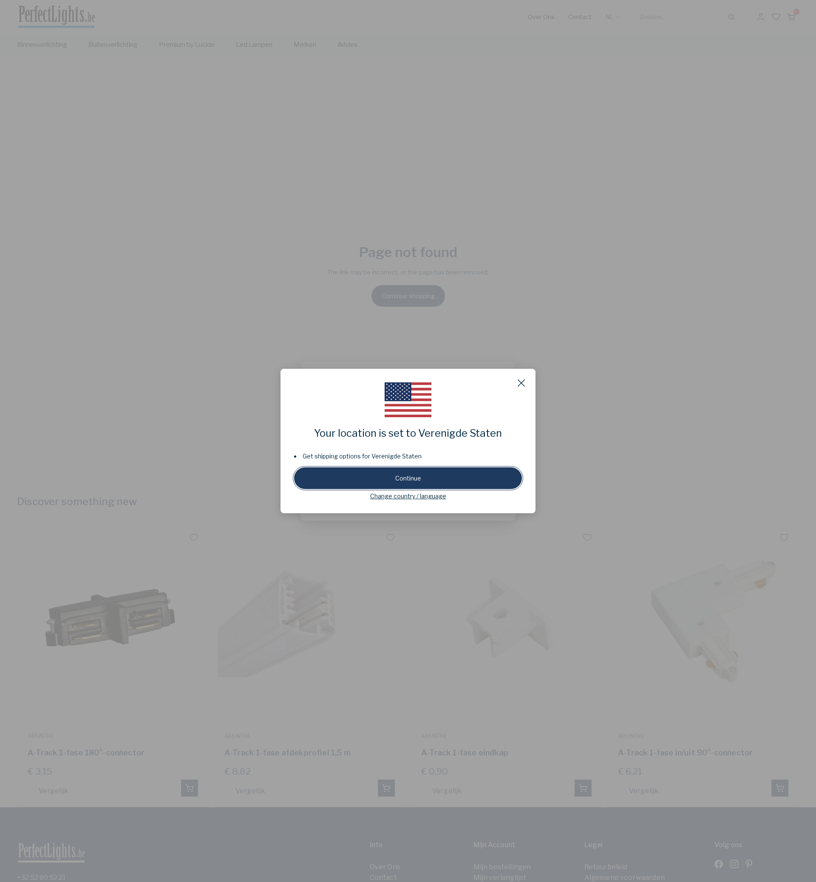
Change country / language (408, 496)
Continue (408, 478)
